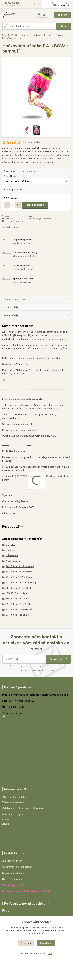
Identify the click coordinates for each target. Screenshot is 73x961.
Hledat (63, 26)
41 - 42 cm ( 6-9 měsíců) (19, 577)
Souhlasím (46, 943)
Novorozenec (13, 561)
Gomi (31, 216)
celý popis (49, 162)
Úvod (4, 35)
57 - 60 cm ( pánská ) (17, 614)
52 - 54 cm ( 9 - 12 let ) (19, 604)
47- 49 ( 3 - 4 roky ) (16, 593)
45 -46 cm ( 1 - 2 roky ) (18, 588)
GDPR (5, 824)
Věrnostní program (13, 802)
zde (50, 953)
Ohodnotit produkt (31, 142)
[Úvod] (16, 15)
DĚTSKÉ (14, 35)
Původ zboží (10, 527)
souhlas (49, 927)
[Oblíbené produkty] (39, 14)
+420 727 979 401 (10, 3)
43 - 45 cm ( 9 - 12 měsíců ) (21, 582)
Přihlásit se (56, 659)
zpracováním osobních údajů (31, 666)
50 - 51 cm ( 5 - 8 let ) (18, 598)
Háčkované (37, 35)
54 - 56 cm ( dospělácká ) (40, 218)
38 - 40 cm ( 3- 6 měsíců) (19, 571)
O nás (5, 819)
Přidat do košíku (35, 205)
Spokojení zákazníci (13, 873)
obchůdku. (62, 694)
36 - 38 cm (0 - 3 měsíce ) (20, 566)
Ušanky (25, 35)
